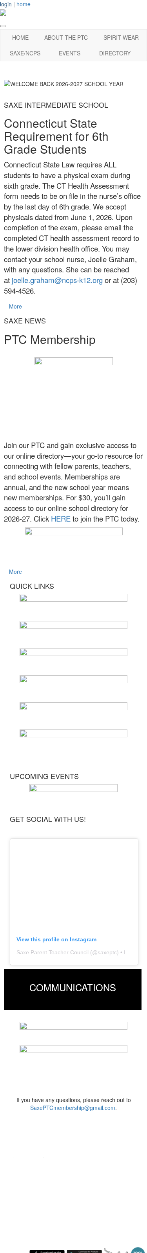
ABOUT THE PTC (66, 37)
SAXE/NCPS (25, 53)
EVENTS (69, 53)
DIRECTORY (115, 53)
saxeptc (107, 952)
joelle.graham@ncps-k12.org (57, 280)
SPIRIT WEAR (121, 37)
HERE (61, 518)
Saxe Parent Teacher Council (52, 952)
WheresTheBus (31, 1214)
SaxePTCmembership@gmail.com (72, 1108)
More (15, 306)
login (6, 4)
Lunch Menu (27, 1190)
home (23, 4)
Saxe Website (29, 1166)
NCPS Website (31, 1178)
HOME (20, 37)
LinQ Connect (29, 1202)
